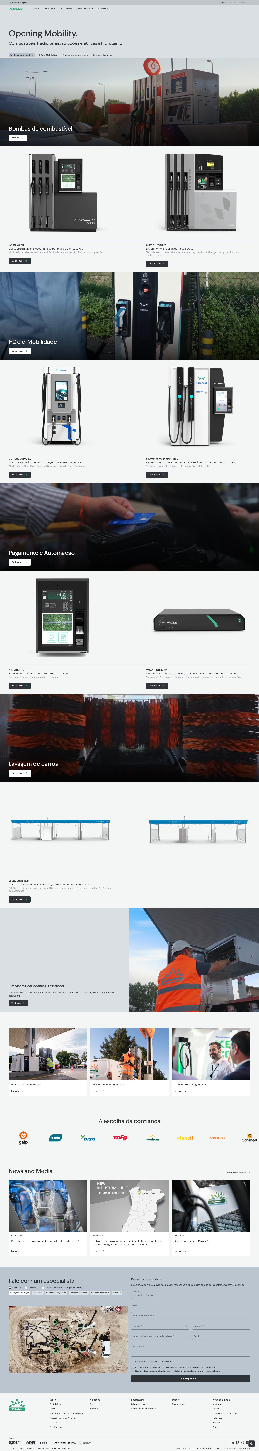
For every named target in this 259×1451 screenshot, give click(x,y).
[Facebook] (237, 1443)
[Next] (238, 1062)
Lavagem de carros (102, 55)
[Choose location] (251, 1443)
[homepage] (16, 9)
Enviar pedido (188, 1378)
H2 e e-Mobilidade (48, 55)
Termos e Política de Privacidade (159, 1367)
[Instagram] (242, 1443)
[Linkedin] (232, 1443)
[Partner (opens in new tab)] (15, 1443)
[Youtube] (248, 1443)
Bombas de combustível (22, 55)
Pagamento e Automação (75, 55)
